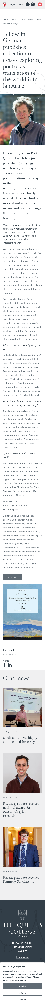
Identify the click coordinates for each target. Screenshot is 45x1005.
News (14, 19)
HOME (5, 19)
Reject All (22, 999)
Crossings (12, 577)
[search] (33, 4)
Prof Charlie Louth (20, 156)
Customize (22, 993)
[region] (22, 983)
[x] (39, 4)
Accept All (22, 986)
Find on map (22, 956)
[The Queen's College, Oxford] (5, 4)
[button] (33, 4)
